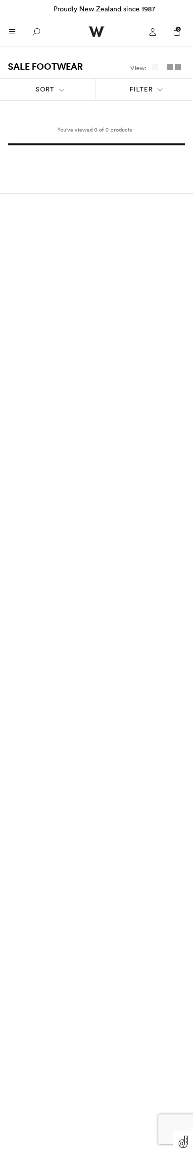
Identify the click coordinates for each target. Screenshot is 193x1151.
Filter (141, 89)
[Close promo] (180, 8)
